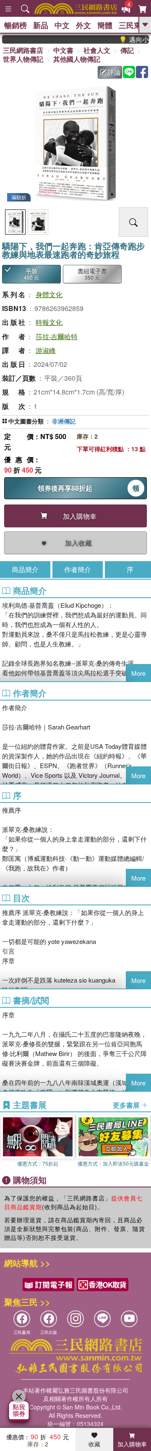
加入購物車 (132, 1444)
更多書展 (127, 1105)
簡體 (104, 25)
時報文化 (49, 322)
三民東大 (134, 25)
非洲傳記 (64, 421)
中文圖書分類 (26, 421)
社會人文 (96, 50)
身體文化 (49, 294)
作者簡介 (77, 569)
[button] (144, 1143)
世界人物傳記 (23, 59)
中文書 (63, 50)
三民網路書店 (23, 50)
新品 (40, 25)
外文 (83, 25)
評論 (114, 72)
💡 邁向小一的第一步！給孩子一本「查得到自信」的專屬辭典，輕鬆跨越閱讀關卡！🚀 (128, 39)
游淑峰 (46, 350)
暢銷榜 (15, 25)
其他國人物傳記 (76, 59)
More (138, 673)
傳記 (127, 50)
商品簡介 (25, 569)
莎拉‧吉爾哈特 (57, 336)
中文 (62, 25)
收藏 (94, 1444)
